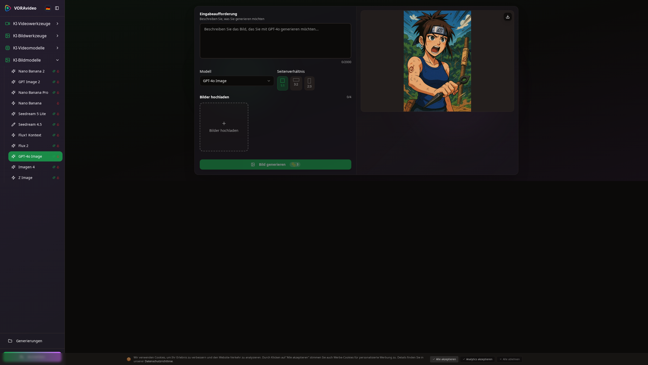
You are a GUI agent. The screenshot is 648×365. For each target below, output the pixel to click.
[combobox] (237, 81)
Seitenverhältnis (291, 71)
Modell (205, 71)
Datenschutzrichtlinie (159, 361)
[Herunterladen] (508, 17)
